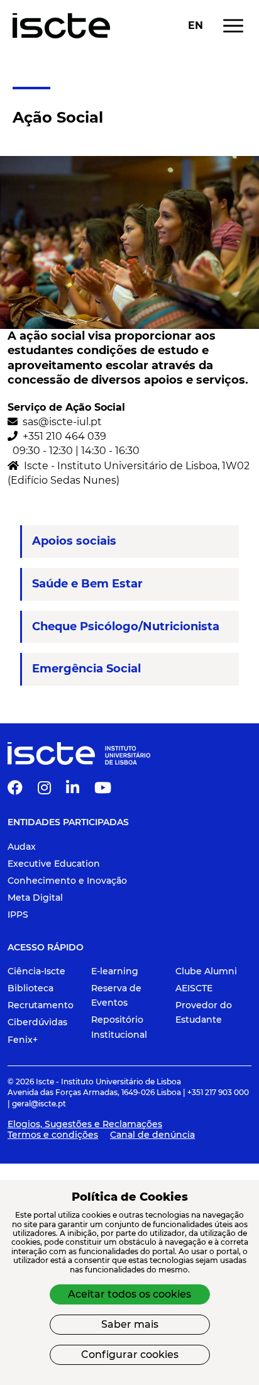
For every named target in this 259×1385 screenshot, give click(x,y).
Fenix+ (23, 1039)
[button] (15, 790)
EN (195, 26)
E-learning (114, 971)
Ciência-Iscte (36, 971)
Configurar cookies (130, 1354)
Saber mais (129, 1324)
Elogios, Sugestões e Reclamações (85, 1124)
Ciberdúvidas (37, 1022)
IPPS (18, 914)
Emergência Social (86, 669)
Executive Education (54, 863)
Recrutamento (41, 1005)
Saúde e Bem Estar (87, 584)
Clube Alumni (206, 971)
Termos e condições (53, 1134)
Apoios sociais (74, 541)
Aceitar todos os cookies (129, 1294)
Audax (22, 846)
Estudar (31, 71)
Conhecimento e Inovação (67, 880)
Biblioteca (30, 988)
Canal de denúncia (152, 1134)
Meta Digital (35, 897)
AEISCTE (193, 988)
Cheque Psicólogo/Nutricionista (125, 626)
